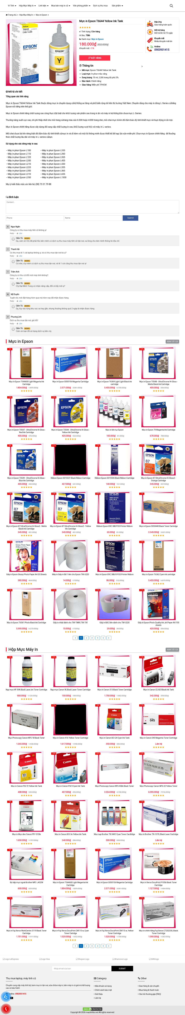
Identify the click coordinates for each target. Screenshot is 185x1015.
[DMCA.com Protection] (92, 1009)
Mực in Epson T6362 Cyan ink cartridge (158, 574)
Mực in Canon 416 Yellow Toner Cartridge (70, 738)
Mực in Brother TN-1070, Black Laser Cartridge (158, 834)
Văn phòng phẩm (80, 5)
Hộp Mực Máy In (23, 649)
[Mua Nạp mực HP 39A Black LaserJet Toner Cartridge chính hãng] (26, 671)
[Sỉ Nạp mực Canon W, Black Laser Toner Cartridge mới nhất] (70, 671)
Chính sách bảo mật (103, 990)
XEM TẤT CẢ (172, 341)
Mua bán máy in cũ (59, 5)
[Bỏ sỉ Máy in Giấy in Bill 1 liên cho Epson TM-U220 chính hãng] (70, 555)
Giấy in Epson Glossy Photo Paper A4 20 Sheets (26, 574)
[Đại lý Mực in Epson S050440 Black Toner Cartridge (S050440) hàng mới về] (158, 507)
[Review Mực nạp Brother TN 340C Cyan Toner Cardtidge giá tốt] (114, 815)
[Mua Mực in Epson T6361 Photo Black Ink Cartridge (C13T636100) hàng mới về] (26, 604)
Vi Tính (11, 5)
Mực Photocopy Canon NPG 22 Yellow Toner (158, 786)
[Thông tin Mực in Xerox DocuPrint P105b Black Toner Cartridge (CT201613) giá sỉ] (158, 863)
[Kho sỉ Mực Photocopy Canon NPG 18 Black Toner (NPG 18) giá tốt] (26, 719)
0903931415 (161, 49)
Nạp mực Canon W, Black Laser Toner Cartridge (70, 690)
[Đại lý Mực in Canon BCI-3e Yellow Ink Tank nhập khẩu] (70, 815)
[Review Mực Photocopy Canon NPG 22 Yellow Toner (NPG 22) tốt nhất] (158, 767)
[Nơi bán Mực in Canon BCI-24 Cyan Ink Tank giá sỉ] (114, 719)
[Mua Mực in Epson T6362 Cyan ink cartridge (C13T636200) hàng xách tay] (158, 555)
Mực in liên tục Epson (115, 430)
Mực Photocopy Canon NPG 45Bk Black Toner (114, 786)
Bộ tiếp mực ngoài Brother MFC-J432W (26, 882)
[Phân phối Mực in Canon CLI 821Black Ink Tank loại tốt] (158, 671)
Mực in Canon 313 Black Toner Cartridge (115, 690)
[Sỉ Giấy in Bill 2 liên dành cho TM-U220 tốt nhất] (114, 604)
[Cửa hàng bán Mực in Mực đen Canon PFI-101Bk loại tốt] (26, 815)
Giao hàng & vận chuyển (149, 986)
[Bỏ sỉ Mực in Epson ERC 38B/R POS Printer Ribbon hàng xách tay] (114, 555)
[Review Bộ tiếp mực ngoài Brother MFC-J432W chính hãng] (26, 863)
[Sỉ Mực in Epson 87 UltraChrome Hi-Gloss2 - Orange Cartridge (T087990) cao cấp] (158, 459)
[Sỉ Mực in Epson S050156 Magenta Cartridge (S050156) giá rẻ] (70, 363)
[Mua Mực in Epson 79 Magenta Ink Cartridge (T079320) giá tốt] (158, 411)
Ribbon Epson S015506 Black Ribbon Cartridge (114, 478)
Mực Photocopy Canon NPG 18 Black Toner (26, 738)
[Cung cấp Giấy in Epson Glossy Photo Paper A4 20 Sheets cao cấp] (26, 555)
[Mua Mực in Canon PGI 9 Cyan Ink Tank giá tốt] (70, 767)
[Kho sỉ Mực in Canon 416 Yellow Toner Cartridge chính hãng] (70, 719)
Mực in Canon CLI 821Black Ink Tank (158, 690)
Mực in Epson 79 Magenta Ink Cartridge (158, 430)
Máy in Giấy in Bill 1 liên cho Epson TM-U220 (70, 574)
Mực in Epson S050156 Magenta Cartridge (71, 382)
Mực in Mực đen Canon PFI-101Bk (26, 834)
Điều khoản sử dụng (103, 986)
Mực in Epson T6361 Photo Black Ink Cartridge (26, 623)
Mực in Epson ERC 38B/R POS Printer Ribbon (115, 574)
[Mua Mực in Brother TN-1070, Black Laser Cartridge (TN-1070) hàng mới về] (158, 815)
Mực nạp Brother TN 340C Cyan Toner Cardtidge (114, 834)
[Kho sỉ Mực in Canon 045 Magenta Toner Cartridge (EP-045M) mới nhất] (158, 719)
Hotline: (17, 994)
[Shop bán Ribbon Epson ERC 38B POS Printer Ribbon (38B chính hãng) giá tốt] (114, 507)
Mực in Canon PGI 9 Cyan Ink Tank (70, 786)
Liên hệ (98, 998)
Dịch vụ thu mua (100, 5)
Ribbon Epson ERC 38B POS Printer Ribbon (114, 526)
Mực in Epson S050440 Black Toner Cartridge (158, 526)
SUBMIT (122, 968)
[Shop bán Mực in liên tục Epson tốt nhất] (114, 411)
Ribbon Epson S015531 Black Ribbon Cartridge (70, 478)
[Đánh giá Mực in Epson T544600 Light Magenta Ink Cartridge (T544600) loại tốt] (26, 363)
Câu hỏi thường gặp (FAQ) (150, 994)
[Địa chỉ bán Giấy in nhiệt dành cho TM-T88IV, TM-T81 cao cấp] (70, 604)
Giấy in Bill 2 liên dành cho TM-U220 (114, 623)
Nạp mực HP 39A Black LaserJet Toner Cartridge (26, 690)
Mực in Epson (98, 39)
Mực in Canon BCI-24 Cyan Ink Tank (114, 738)
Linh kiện (42, 5)
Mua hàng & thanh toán (149, 990)
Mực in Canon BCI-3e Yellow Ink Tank (70, 834)
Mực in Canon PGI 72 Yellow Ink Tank (26, 786)
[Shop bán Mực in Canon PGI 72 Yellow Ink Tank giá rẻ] (26, 767)
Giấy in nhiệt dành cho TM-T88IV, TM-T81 (70, 623)
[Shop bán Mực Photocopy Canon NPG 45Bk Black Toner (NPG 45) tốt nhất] (114, 767)
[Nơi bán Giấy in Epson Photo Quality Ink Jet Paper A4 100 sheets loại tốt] (158, 604)
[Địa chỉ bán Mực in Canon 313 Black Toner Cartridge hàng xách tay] (114, 671)
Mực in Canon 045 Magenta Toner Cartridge (158, 738)
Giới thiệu (99, 994)
